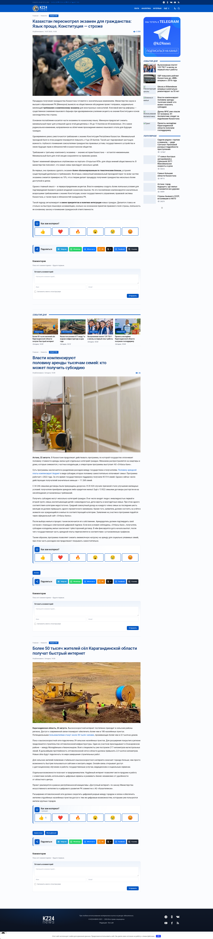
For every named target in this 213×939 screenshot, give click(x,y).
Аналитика (146, 8)
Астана (36, 573)
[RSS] (178, 2)
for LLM (110, 923)
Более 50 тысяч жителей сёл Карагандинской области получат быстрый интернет (44, 338)
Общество (53, 16)
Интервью (157, 8)
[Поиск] (178, 8)
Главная (35, 16)
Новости (44, 16)
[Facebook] (172, 923)
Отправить (133, 296)
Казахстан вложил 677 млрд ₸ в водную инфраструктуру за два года (72, 338)
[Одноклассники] (167, 2)
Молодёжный (51, 833)
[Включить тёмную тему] (175, 8)
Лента (136, 8)
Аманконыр (38, 833)
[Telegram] (164, 2)
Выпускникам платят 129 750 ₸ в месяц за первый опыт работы (100, 337)
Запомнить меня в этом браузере (49, 291)
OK (158, 936)
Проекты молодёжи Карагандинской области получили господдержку (125, 338)
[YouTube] (175, 2)
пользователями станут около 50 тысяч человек (71, 735)
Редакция (103, 923)
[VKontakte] (171, 2)
